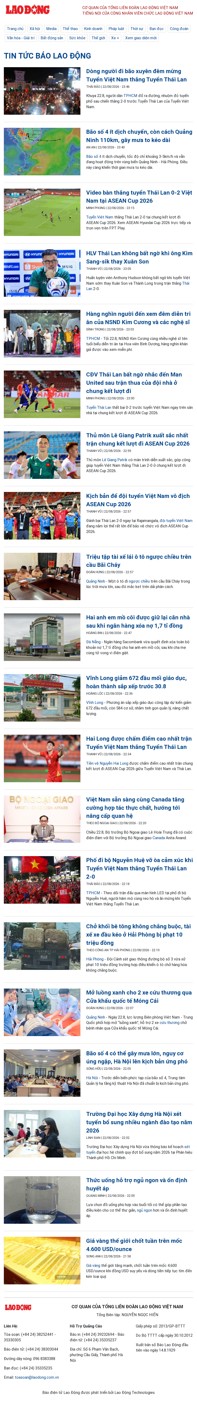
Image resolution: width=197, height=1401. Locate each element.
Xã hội (35, 28)
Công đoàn (179, 28)
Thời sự (136, 28)
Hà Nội (92, 1078)
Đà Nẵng (94, 642)
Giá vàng (93, 1265)
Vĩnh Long (94, 702)
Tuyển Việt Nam (99, 217)
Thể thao (70, 28)
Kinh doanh (93, 28)
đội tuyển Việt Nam (176, 520)
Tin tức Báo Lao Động (47, 55)
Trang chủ (15, 28)
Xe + (115, 38)
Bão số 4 (93, 156)
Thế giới (98, 38)
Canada (159, 838)
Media (51, 28)
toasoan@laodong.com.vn (37, 1377)
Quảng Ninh (95, 581)
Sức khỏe (77, 38)
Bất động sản (52, 38)
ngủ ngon (144, 1210)
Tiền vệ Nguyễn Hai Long (107, 763)
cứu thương (169, 1022)
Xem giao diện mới (141, 38)
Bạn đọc (156, 28)
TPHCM (130, 95)
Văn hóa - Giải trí (20, 38)
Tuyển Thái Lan (98, 407)
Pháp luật (116, 28)
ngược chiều (139, 581)
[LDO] (42, 91)
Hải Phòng (95, 959)
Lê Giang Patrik (114, 460)
